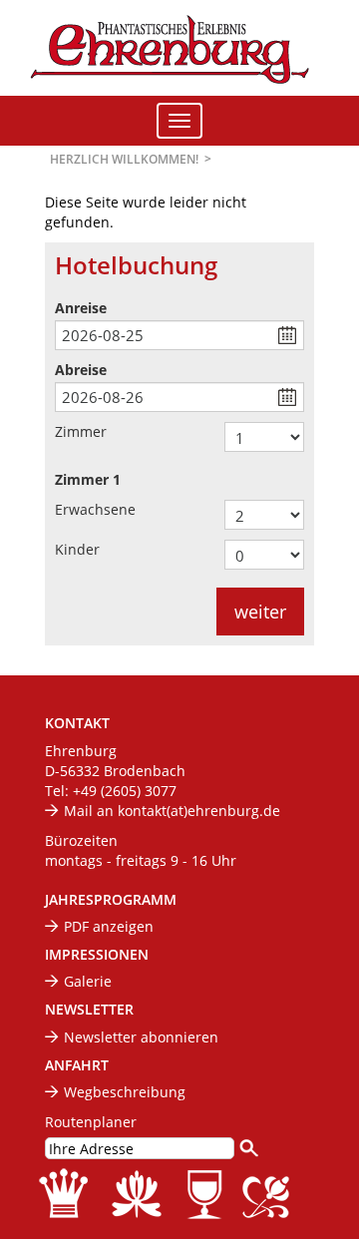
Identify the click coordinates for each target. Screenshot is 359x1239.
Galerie (88, 981)
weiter (260, 611)
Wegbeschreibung (124, 1091)
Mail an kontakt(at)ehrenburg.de (172, 810)
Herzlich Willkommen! (124, 159)
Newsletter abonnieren (141, 1037)
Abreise (81, 369)
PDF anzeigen (109, 926)
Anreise (81, 307)
